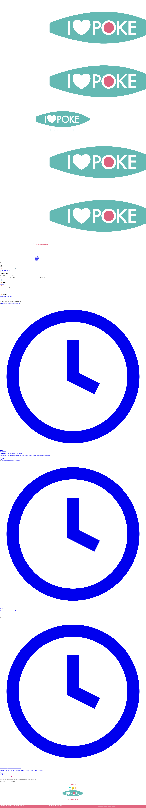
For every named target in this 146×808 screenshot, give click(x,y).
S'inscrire (13, 781)
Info (7, 296)
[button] (34, 244)
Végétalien (2, 805)
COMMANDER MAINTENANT (42, 244)
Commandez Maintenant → (5, 292)
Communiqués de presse (18, 805)
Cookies (105, 806)
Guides (5, 296)
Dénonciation (9, 805)
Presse (109, 806)
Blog (5, 270)
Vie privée (100, 806)
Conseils (2, 296)
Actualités (10, 296)
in (2, 284)
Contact (113, 806)
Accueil (1, 270)
